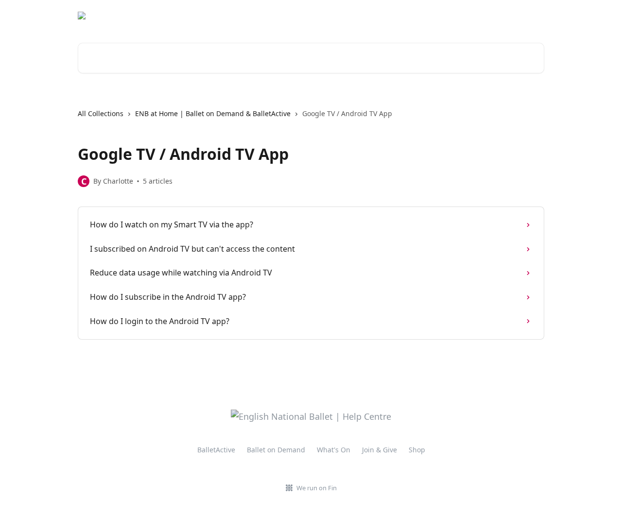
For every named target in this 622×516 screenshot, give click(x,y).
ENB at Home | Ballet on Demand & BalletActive (213, 113)
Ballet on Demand (276, 449)
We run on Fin (316, 487)
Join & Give (379, 449)
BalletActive (216, 449)
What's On (333, 449)
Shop (417, 449)
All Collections (100, 113)
